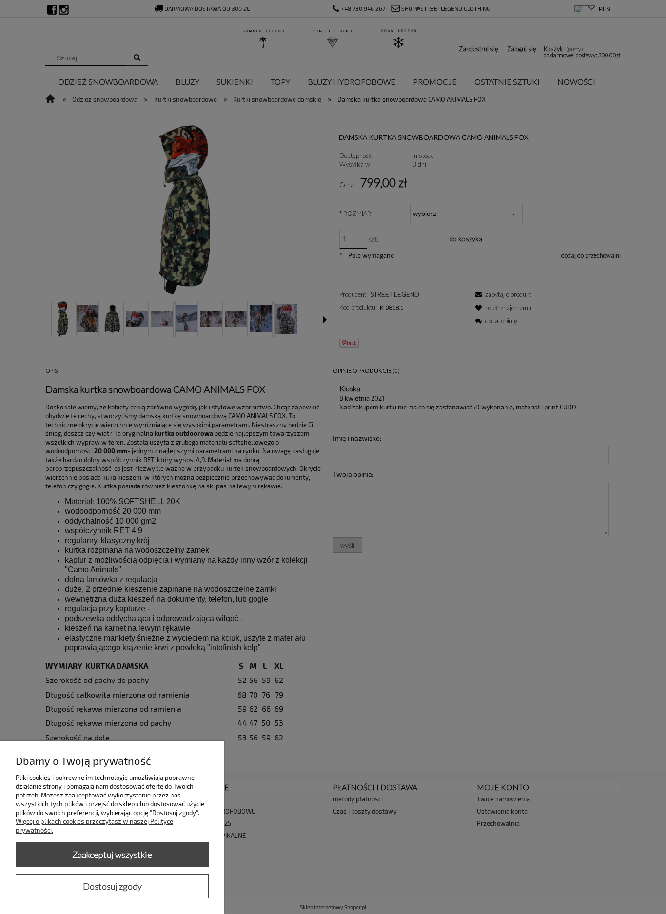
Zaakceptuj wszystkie (112, 854)
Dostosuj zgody (112, 886)
